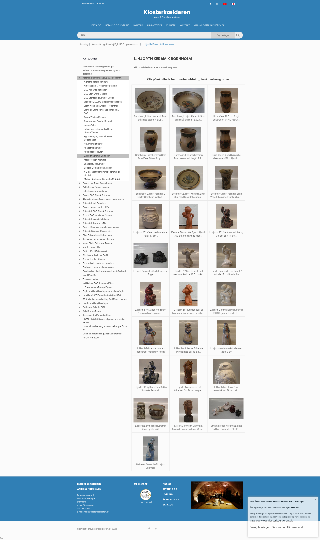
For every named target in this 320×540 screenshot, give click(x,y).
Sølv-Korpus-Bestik (92, 311)
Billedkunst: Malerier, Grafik (95, 255)
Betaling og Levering (117, 25)
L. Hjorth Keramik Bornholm (97, 156)
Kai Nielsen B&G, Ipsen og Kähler (98, 283)
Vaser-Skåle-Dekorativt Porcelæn (98, 243)
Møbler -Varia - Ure (91, 247)
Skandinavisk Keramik (94, 164)
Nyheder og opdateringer (95, 191)
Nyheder (138, 25)
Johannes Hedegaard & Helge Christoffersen (98, 131)
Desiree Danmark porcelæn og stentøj (101, 227)
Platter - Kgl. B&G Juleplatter (96, 251)
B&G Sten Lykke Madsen (96, 94)
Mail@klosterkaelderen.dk (209, 25)
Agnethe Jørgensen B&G (96, 82)
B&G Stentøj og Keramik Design (99, 98)
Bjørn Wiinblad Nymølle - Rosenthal (101, 106)
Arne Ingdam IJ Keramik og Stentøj (100, 86)
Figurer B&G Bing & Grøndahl (96, 195)
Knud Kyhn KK (89, 275)
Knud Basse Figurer (93, 152)
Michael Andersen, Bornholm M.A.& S (102, 179)
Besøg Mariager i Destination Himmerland (276, 527)
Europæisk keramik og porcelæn (98, 263)
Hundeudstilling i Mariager (95, 303)
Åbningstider (154, 25)
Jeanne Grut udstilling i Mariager (98, 66)
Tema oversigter (90, 279)
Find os (166, 484)
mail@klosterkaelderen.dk (96, 511)
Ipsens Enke (90, 125)
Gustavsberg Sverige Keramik (98, 121)
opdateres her (292, 507)
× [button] (315, 499)
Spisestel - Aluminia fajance (96, 219)
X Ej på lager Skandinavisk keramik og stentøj (102, 173)
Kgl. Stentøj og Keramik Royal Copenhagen (98, 138)
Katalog (96, 25)
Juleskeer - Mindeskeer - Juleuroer (99, 239)
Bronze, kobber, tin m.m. (94, 259)
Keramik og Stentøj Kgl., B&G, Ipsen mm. (115, 44)
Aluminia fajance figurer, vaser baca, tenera (103, 199)
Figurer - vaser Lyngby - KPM (96, 207)
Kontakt (185, 25)
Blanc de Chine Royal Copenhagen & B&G (101, 111)
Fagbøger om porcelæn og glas (98, 267)
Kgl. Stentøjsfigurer (93, 144)
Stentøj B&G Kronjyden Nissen (97, 215)
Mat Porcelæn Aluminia (95, 160)
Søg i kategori (223, 35)
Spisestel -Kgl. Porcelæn (94, 203)
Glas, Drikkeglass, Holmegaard (97, 235)
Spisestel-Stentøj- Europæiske (97, 231)
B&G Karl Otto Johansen (95, 90)
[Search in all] (238, 35)
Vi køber (171, 25)
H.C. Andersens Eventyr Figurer (97, 287)
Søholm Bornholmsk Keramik (98, 168)
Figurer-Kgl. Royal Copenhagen (97, 183)
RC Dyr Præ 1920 (90, 337)
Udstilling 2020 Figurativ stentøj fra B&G (102, 295)
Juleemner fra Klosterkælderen (97, 315)
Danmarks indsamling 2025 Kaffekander (102, 333)
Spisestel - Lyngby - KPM (94, 223)
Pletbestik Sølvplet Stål (94, 307)
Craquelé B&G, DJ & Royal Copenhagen (103, 102)
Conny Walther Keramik (95, 117)
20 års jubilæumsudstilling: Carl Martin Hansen (105, 299)
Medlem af (141, 484)
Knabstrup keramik (93, 148)
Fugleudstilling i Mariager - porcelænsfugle (103, 291)
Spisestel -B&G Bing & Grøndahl (98, 211)
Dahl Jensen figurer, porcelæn (97, 187)
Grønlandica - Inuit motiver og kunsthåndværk (104, 271)
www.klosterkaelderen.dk (276, 520)
